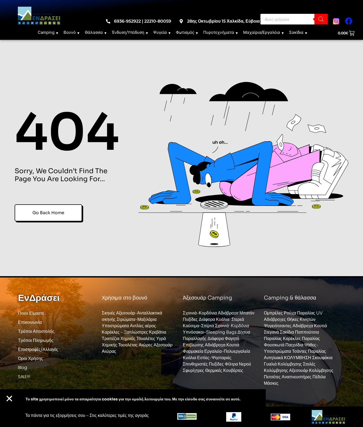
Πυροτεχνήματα (218, 32)
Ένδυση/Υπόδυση (128, 32)
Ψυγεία (160, 32)
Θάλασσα (94, 32)
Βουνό (70, 32)
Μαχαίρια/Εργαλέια (261, 32)
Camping (46, 32)
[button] (9, 399)
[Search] (321, 19)
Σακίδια (296, 32)
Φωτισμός (185, 32)
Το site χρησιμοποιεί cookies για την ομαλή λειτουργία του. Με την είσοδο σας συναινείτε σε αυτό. (133, 399)
